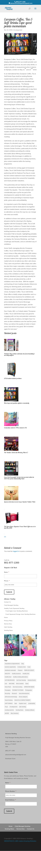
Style (15, 703)
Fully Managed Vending (11, 605)
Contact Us (7, 602)
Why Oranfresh (14, 713)
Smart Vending (8, 700)
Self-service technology (11, 696)
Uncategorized (17, 30)
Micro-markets (20, 683)
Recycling (7, 693)
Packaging (7, 690)
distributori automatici (10, 670)
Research (14, 693)
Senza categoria (23, 696)
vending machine (9, 710)
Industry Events (32, 680)
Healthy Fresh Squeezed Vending (14, 608)
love (6, 683)
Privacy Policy (8, 620)
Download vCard (10, 758)
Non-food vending (17, 687)
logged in (16, 551)
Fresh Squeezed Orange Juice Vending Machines (20, 614)
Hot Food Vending (21, 680)
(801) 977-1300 (10, 750)
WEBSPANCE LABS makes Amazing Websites (20, 841)
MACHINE (11, 683)
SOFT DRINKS (8, 703)
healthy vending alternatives (20, 677)
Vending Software (29, 710)
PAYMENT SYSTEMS (17, 690)
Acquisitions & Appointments (12, 663)
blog (22, 663)
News (26, 683)
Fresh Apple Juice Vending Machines (17, 611)
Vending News (8, 630)
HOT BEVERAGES (10, 680)
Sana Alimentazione (24, 693)
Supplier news (22, 703)
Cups (29, 667)
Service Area (8, 624)
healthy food (8, 677)
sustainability (31, 703)
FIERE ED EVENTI (29, 670)
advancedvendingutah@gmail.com (15, 754)
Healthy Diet (26, 673)
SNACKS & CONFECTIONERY (22, 700)
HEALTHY (7, 673)
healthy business (16, 673)
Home (6, 617)
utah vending (22, 706)
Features (20, 670)
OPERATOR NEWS (29, 687)
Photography (28, 690)
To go (6, 706)
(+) (5, 536)
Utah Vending (8, 627)
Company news (22, 667)
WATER (7, 713)
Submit (9, 592)
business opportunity (10, 667)
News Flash (8, 687)
